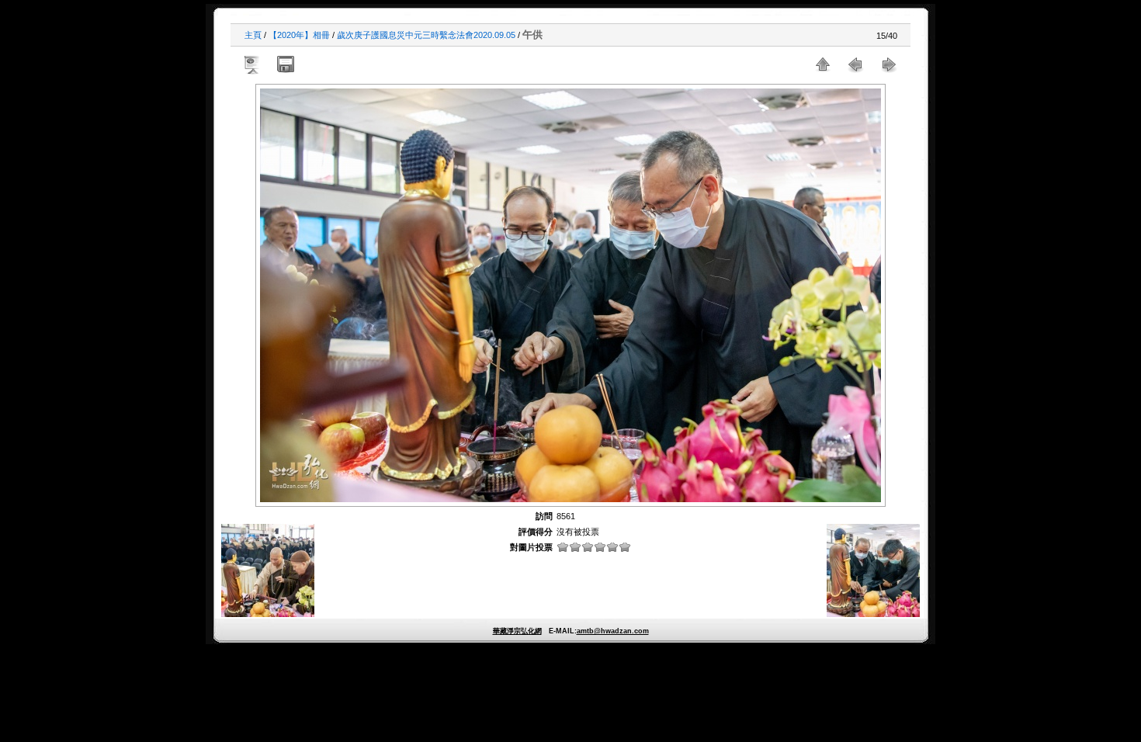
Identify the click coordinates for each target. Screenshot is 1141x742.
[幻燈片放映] (253, 64)
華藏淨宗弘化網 (517, 631)
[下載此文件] (285, 64)
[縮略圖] (822, 64)
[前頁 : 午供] (855, 64)
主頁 (253, 35)
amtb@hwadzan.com (613, 631)
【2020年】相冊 (299, 35)
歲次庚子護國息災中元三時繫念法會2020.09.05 (426, 35)
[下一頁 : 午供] (888, 64)
